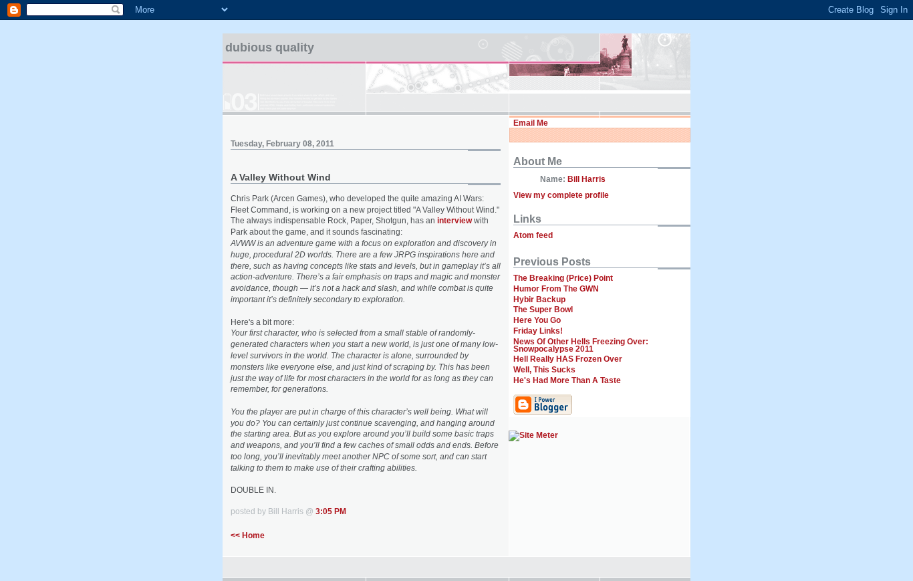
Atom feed (533, 235)
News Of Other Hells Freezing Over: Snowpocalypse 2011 (580, 345)
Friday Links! (538, 331)
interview (454, 220)
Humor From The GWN (556, 289)
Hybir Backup (539, 299)
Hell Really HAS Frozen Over (567, 359)
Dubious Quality (269, 47)
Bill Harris (586, 179)
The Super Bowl (543, 309)
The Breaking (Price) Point (563, 278)
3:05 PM (330, 511)
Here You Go (537, 320)
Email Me (530, 123)
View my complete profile (561, 195)
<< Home (248, 535)
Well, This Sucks (544, 369)
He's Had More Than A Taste (567, 380)
